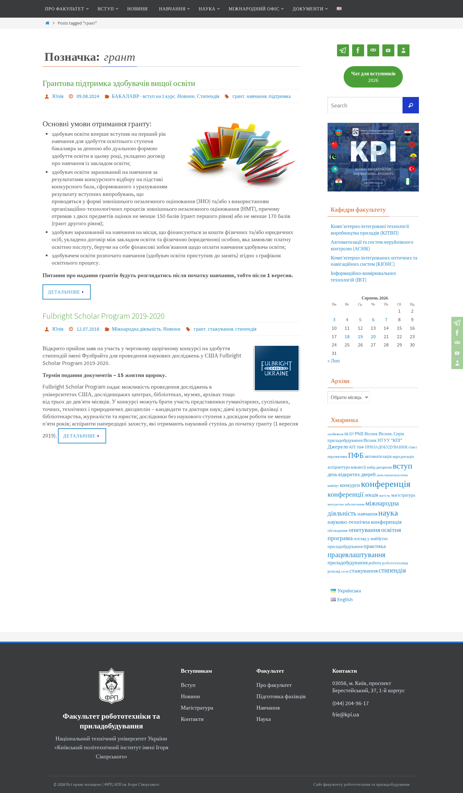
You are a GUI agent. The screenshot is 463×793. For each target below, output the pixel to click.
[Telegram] (456, 323)
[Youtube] (456, 353)
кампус (333, 485)
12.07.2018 (88, 329)
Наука (263, 718)
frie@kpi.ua (345, 714)
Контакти (192, 718)
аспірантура (339, 467)
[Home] (47, 23)
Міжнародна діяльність (136, 329)
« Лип (334, 360)
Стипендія (208, 96)
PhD (359, 433)
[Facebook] (456, 333)
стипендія (245, 329)
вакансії (358, 467)
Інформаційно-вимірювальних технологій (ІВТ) (363, 276)
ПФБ (356, 455)
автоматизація (378, 456)
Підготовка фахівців (281, 696)
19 (360, 336)
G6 (346, 433)
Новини (186, 96)
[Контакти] (456, 363)
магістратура (403, 495)
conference (335, 434)
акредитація (403, 456)
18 (347, 336)
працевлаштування (357, 554)
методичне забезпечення (346, 504)
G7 (351, 433)
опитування (364, 529)
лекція (371, 495)
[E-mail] (456, 343)
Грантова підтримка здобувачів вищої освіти (119, 83)
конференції (345, 494)
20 (373, 336)
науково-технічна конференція (365, 521)
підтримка (280, 96)
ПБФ (360, 447)
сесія (344, 571)
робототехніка (395, 562)
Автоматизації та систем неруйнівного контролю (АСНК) (372, 245)
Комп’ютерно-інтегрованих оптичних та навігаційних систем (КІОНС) (374, 260)
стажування (220, 329)
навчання (256, 96)
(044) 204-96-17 (350, 703)
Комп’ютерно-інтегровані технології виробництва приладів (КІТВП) (370, 229)
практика (374, 546)
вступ (402, 465)
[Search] (411, 105)
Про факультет (274, 684)
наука (388, 512)
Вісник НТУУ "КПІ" (382, 440)
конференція (385, 483)
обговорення (338, 530)
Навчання (268, 707)
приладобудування (348, 562)
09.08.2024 (88, 96)
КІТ (352, 446)
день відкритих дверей (352, 474)
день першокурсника (392, 475)
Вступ (188, 684)
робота (375, 563)
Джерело (338, 446)
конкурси (350, 485)
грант (238, 96)
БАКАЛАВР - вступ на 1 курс (143, 96)
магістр (384, 495)
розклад (334, 571)
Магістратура (197, 707)
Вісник (371, 433)
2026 (373, 76)
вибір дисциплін (379, 467)
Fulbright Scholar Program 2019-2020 (103, 316)
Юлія (57, 96)
